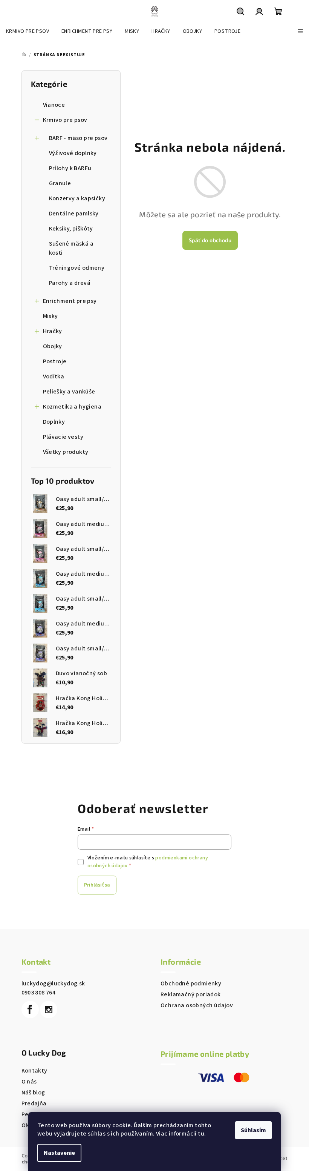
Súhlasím (253, 1130)
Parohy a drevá (70, 283)
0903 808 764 (38, 992)
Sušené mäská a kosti (71, 248)
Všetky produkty (66, 452)
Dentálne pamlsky (74, 213)
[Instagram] (48, 1009)
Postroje (55, 361)
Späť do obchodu (210, 240)
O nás (29, 1081)
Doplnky (54, 422)
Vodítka (53, 376)
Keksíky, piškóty (71, 228)
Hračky (52, 331)
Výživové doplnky (73, 153)
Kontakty (34, 1071)
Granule (60, 183)
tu (201, 1134)
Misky (50, 316)
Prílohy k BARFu (70, 168)
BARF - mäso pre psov (78, 138)
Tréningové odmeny (77, 268)
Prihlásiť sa (97, 885)
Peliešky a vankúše (69, 391)
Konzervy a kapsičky (77, 198)
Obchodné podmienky (191, 983)
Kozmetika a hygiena (72, 407)
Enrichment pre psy (70, 301)
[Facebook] (30, 1009)
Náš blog (33, 1092)
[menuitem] (27, 31)
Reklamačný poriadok (191, 994)
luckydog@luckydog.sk (53, 983)
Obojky (52, 346)
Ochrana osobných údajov (197, 1005)
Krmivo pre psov (65, 120)
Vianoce (54, 105)
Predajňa (34, 1103)
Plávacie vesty (63, 437)
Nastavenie (59, 1153)
